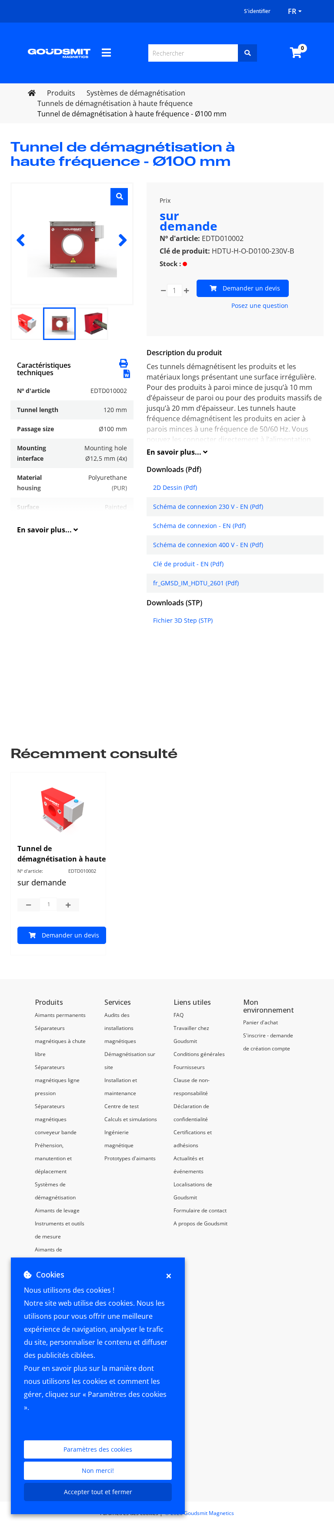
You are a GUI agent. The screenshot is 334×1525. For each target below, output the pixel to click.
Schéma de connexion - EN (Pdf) (199, 526)
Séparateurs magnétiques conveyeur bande (56, 1119)
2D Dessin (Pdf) (175, 487)
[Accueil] (59, 53)
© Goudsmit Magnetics (199, 1513)
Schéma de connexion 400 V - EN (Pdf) (208, 545)
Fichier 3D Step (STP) (183, 620)
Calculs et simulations (130, 1119)
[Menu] (106, 52)
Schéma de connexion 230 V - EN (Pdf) (208, 506)
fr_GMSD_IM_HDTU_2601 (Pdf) (196, 583)
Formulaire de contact (200, 1210)
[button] (127, 373)
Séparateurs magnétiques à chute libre (60, 1041)
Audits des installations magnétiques (120, 1028)
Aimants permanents (60, 1015)
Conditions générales (199, 1054)
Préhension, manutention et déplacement (53, 1158)
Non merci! (98, 1470)
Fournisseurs (189, 1067)
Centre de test (121, 1106)
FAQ (179, 1015)
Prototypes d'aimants (130, 1158)
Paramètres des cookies (97, 1449)
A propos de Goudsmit (200, 1223)
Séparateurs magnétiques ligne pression (57, 1080)
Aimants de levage (57, 1210)
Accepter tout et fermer (98, 1492)
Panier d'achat (260, 1022)
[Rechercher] (247, 53)
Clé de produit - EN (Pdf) (188, 564)
